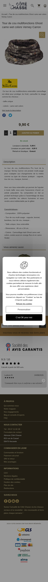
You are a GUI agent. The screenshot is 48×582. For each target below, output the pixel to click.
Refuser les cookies (24, 304)
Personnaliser (24, 309)
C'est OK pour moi (24, 317)
